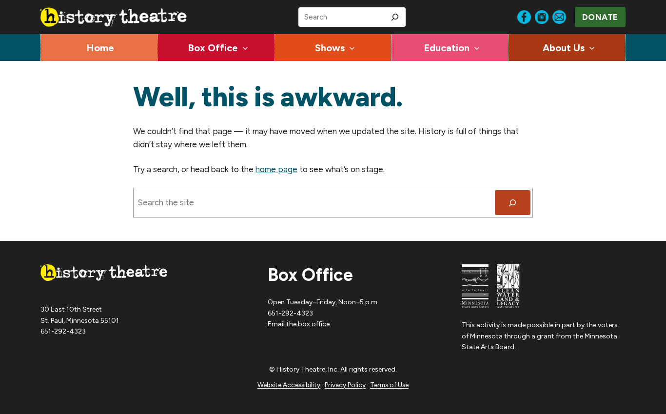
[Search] (395, 17)
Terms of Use (389, 385)
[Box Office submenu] (245, 48)
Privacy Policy (345, 385)
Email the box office (299, 324)
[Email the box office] (559, 17)
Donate (600, 17)
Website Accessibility (288, 385)
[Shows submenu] (352, 48)
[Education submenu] (477, 48)
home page (276, 169)
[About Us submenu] (592, 48)
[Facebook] (524, 17)
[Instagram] (541, 17)
